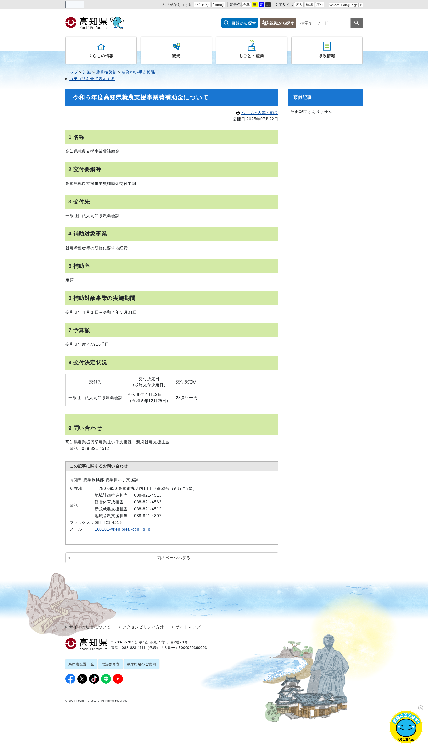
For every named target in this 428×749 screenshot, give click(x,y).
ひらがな (202, 5)
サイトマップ (188, 627)
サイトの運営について (90, 627)
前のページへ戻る (173, 558)
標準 (246, 5)
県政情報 (327, 56)
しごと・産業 (251, 56)
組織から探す (282, 23)
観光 (176, 56)
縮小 (319, 5)
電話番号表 (110, 664)
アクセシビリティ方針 (143, 627)
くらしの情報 (101, 56)
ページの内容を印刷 (259, 113)
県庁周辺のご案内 (141, 664)
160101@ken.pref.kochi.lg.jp (122, 529)
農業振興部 (106, 72)
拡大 (299, 5)
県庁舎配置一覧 (81, 664)
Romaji (218, 5)
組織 (87, 72)
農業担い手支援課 (138, 72)
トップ (71, 72)
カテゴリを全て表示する (92, 79)
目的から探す (243, 23)
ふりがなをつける (176, 5)
